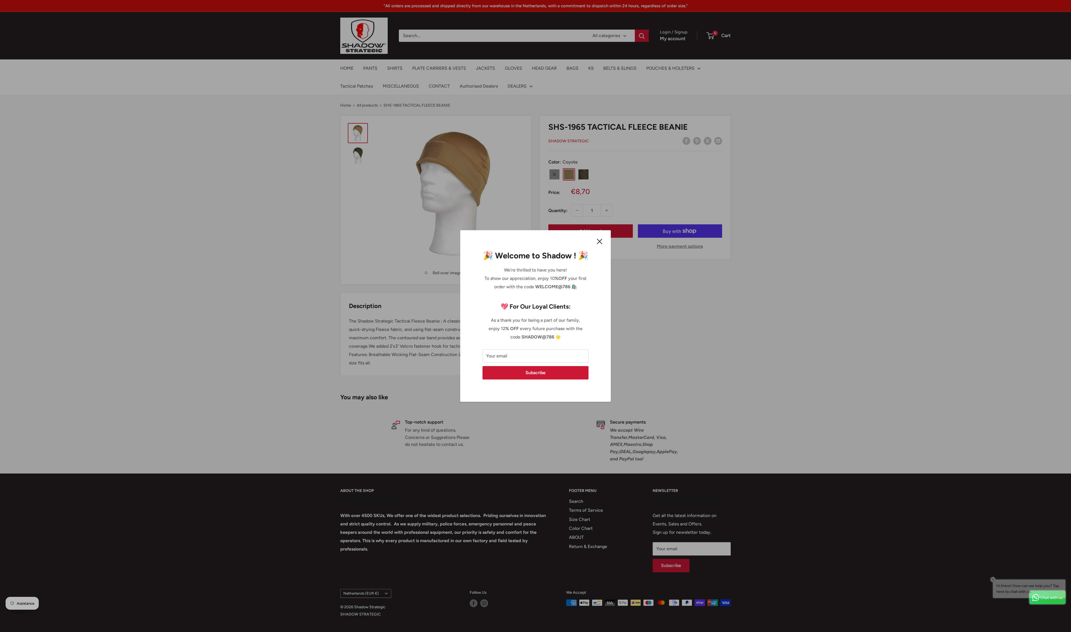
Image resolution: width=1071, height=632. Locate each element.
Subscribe (535, 372)
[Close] (599, 241)
